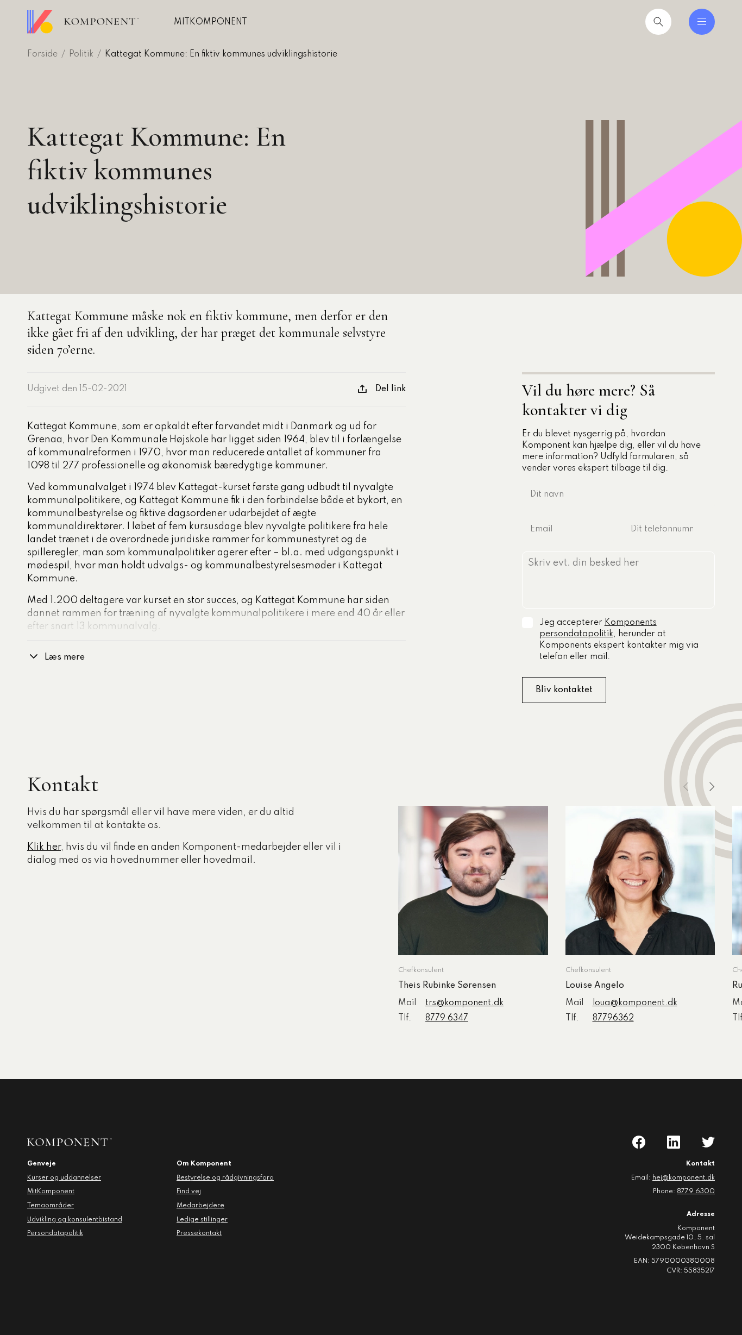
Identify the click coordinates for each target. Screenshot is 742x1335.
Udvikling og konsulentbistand (74, 1220)
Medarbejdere (200, 1205)
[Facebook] (638, 1142)
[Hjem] (83, 22)
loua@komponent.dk (635, 1003)
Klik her (44, 847)
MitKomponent (210, 22)
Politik (81, 54)
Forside (42, 54)
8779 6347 (446, 1018)
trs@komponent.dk (464, 1003)
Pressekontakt (199, 1233)
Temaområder (50, 1205)
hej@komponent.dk (683, 1178)
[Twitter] (708, 1142)
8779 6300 (696, 1191)
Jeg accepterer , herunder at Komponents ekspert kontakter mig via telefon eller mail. (619, 639)
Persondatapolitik (55, 1233)
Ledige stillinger (202, 1220)
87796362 (613, 1018)
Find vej (189, 1191)
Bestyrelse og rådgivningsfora (225, 1178)
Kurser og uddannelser (64, 1178)
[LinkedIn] (673, 1142)
